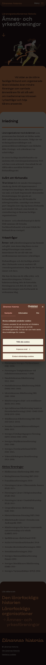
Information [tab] (23, 313)
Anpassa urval (21, 349)
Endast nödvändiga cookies (23, 356)
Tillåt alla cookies (23, 342)
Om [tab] (37, 313)
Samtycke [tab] (8, 313)
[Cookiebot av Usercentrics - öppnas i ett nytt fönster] (28, 306)
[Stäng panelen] (42, 306)
